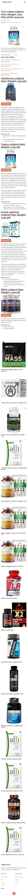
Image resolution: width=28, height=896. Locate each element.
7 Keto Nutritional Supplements (13, 22)
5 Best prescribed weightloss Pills (11, 759)
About (2, 879)
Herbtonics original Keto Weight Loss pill (11, 59)
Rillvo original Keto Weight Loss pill (9, 73)
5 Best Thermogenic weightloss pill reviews (12, 726)
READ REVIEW (6, 61)
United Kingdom (19, 877)
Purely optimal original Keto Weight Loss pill (12, 68)
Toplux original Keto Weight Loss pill (10, 64)
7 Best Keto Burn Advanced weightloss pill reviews (14, 468)
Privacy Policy (4, 877)
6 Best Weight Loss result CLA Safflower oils (13, 533)
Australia (17, 881)
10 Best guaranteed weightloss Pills (12, 791)
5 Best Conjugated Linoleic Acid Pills (12, 566)
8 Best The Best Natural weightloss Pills (13, 822)
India (16, 884)
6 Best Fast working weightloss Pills (12, 694)
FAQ (2, 881)
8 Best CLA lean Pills (7, 630)
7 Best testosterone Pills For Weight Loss (13, 403)
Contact (3, 884)
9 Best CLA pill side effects (9, 598)
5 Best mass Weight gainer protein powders (11, 370)
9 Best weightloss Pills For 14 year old (12, 854)
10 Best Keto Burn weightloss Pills (11, 662)
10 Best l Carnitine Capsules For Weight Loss (13, 435)
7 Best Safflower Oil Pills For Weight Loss (13, 501)
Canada (17, 879)
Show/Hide (15, 55)
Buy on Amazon (6, 104)
